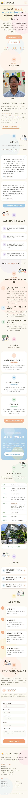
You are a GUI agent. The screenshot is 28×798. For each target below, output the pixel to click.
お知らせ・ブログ (18, 783)
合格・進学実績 (4, 783)
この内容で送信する (14, 741)
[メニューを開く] (25, 2)
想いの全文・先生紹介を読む (10, 127)
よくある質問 (4, 785)
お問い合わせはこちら (13, 37)
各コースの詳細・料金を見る (13, 420)
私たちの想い (4, 781)
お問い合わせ (17, 787)
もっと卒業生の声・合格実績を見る (13, 205)
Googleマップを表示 (15, 547)
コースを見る (14, 42)
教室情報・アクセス (5, 787)
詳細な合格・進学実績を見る (13, 454)
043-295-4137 (14, 503)
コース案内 (17, 781)
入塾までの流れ (18, 785)
